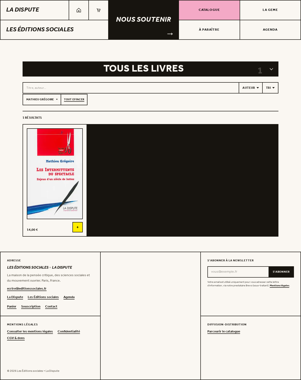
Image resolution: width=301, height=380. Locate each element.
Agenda (270, 30)
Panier (11, 306)
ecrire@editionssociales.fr (27, 289)
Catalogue (209, 10)
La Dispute (22, 10)
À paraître (209, 30)
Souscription (30, 306)
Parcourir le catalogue (223, 331)
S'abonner (281, 272)
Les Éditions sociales (40, 30)
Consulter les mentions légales (30, 331)
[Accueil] (78, 10)
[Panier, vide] (98, 10)
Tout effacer (74, 99)
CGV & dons (16, 338)
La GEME (270, 10)
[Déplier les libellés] (271, 69)
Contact (51, 306)
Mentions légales (279, 285)
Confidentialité (69, 331)
